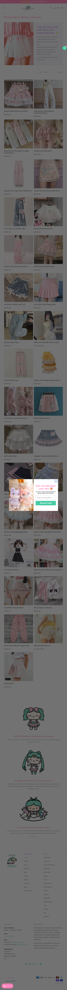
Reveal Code (46, 503)
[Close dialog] (55, 481)
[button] (65, 48)
